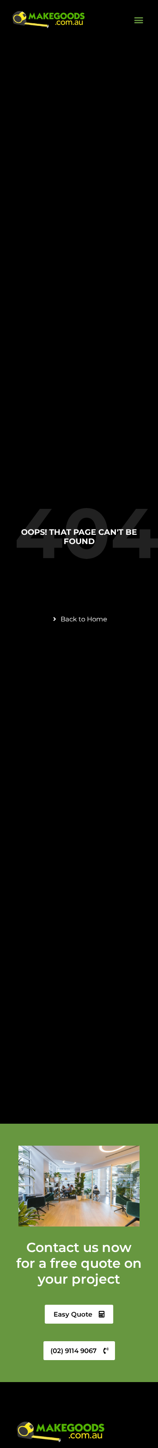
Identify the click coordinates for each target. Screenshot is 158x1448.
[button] (138, 19)
